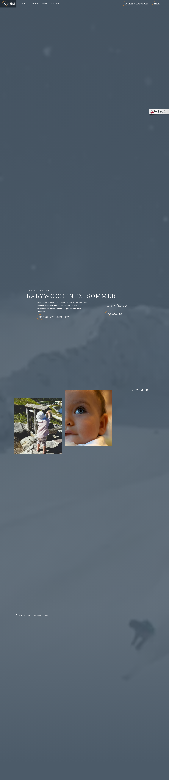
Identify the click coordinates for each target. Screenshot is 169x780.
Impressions (142, 390)
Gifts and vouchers (147, 390)
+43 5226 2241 (132, 390)
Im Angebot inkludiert (54, 317)
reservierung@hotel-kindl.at (137, 390)
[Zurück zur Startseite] (8, 3)
